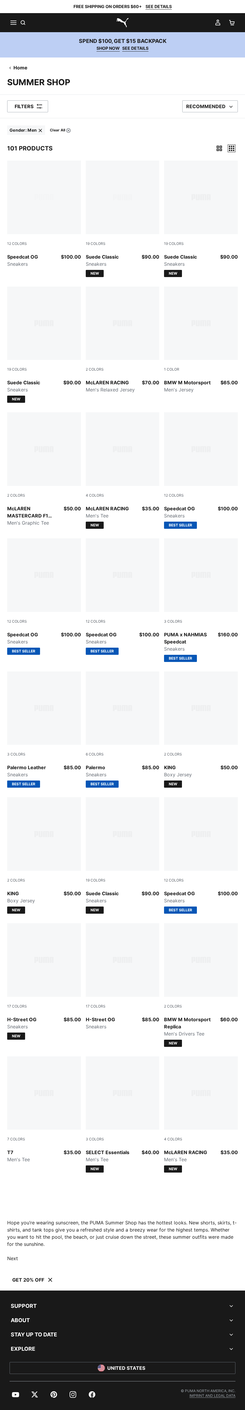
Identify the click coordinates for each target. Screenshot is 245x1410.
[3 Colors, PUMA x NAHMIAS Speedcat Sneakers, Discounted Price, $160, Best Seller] (201, 600)
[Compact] (219, 148)
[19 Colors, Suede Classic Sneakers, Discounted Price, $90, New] (123, 219)
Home (20, 68)
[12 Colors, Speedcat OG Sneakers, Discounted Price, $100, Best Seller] (201, 470)
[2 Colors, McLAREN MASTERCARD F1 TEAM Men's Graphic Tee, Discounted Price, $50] (44, 469)
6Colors (95, 754)
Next (12, 1258)
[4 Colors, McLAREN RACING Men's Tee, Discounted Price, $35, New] (123, 470)
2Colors (95, 369)
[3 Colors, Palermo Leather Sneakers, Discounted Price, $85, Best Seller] (44, 729)
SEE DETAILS (159, 6)
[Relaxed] (231, 148)
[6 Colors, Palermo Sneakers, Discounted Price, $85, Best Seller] (123, 729)
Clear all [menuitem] (57, 131)
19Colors (95, 243)
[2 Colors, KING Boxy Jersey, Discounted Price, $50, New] (201, 729)
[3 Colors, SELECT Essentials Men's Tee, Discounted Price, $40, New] (123, 1114)
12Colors (17, 243)
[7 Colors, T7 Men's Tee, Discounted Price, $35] (44, 1109)
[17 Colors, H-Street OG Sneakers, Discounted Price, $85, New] (44, 981)
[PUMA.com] (122, 23)
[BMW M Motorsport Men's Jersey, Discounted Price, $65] (201, 340)
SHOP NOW (108, 48)
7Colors (16, 1139)
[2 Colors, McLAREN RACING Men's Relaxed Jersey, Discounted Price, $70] (123, 340)
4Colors (95, 495)
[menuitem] (26, 130)
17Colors (17, 1006)
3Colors (173, 621)
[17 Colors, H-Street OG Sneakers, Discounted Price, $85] (123, 976)
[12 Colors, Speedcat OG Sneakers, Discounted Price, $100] (44, 214)
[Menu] (13, 23)
